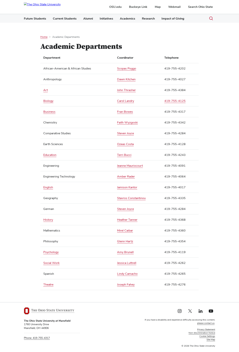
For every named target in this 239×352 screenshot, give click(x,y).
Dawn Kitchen (126, 79)
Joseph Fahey (126, 284)
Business (49, 112)
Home (43, 37)
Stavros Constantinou (131, 198)
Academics (127, 18)
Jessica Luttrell (126, 263)
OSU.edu (115, 7)
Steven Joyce (125, 133)
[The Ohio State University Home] (49, 311)
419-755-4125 (175, 101)
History (48, 220)
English (48, 187)
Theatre (48, 284)
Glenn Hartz (125, 241)
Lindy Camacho (127, 274)
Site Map (211, 339)
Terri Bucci (124, 155)
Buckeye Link (138, 7)
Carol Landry (125, 101)
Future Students (35, 18)
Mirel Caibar (125, 230)
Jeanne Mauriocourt (130, 166)
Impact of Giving (173, 18)
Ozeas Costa (125, 144)
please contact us (206, 323)
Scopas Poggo (126, 68)
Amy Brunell (125, 252)
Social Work (51, 263)
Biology (48, 101)
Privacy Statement (206, 329)
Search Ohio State (200, 7)
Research (148, 18)
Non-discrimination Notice (202, 332)
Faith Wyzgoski (127, 122)
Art (45, 90)
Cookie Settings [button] (207, 336)
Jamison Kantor (127, 187)
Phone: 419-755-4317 (37, 338)
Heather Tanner (127, 220)
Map (158, 7)
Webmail (174, 7)
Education (49, 155)
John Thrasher (126, 90)
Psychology (51, 252)
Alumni (88, 18)
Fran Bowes (125, 112)
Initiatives (106, 18)
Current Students (65, 18)
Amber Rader (126, 176)
